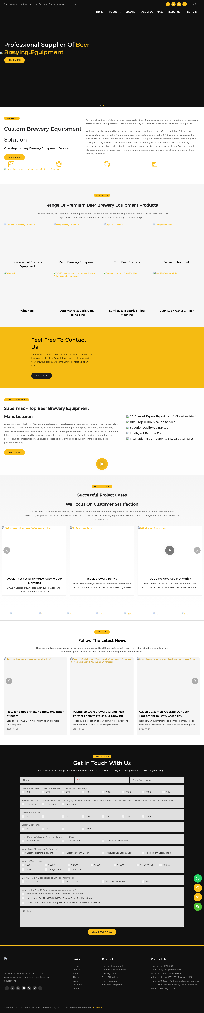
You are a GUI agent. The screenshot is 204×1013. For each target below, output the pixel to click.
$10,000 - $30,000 (34, 881)
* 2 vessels (30, 804)
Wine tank (27, 310)
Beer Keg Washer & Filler (177, 310)
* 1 (26, 828)
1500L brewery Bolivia (101, 578)
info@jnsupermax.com (169, 969)
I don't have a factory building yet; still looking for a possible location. (62, 902)
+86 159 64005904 (172, 973)
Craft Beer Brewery (127, 262)
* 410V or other (148, 865)
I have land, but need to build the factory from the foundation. (59, 898)
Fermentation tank (176, 262)
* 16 (128, 816)
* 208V (28, 865)
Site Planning (26, 164)
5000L (149, 792)
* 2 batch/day (73, 840)
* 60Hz (28, 869)
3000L (129, 792)
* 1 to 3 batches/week (117, 840)
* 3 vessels (51, 804)
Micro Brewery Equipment (77, 262)
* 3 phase (76, 869)
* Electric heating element (39, 852)
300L (48, 792)
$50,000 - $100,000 (115, 881)
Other (169, 792)
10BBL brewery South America (169, 578)
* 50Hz (166, 865)
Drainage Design (124, 164)
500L (68, 792)
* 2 (47, 828)
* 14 (107, 816)
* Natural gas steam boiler (119, 852)
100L (27, 792)
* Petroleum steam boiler (159, 852)
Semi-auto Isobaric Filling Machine (127, 313)
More (148, 881)
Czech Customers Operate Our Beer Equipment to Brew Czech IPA (164, 714)
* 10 (88, 816)
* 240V (74, 865)
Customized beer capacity (172, 164)
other (149, 816)
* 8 (67, 816)
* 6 (47, 816)
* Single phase (55, 869)
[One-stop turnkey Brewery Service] (5, 60)
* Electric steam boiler (77, 852)
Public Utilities (75, 164)
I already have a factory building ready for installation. (54, 893)
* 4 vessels (71, 804)
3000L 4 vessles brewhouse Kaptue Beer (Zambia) (34, 580)
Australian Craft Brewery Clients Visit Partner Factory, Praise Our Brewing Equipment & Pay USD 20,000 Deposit (99, 714)
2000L (109, 792)
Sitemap (97, 1007)
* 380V (97, 865)
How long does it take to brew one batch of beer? (35, 714)
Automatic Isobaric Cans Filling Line (77, 313)
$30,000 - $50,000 (74, 881)
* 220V (51, 865)
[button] (100, 105)
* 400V (120, 865)
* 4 (26, 816)
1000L (89, 792)
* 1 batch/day (32, 840)
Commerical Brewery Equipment (27, 264)
